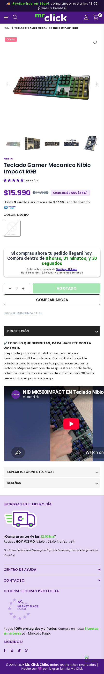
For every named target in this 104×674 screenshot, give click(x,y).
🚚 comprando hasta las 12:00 (52, 5)
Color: (16, 214)
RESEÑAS (14, 483)
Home (7, 28)
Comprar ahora (52, 299)
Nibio (8, 158)
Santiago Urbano (66, 269)
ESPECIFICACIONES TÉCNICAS (30, 472)
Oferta (11, 39)
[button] (14, 180)
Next (96, 84)
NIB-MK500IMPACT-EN (26, 313)
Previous (7, 84)
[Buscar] (15, 17)
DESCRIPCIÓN (18, 331)
